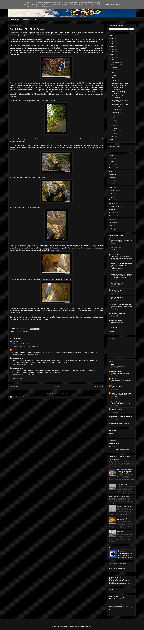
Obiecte (111, 181)
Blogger (89, 626)
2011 (112, 54)
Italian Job (112, 213)
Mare (110, 184)
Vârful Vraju (116, 80)
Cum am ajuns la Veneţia (125, 506)
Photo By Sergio (116, 409)
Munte (20, 331)
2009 (113, 60)
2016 (113, 41)
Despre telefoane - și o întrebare (119, 496)
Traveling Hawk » (116, 247)
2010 (113, 57)
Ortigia (114, 75)
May (114, 123)
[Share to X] (35, 329)
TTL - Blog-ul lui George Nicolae (119, 449)
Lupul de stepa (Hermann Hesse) (120, 403)
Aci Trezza (115, 70)
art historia (114, 379)
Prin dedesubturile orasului (120, 423)
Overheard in (113, 222)
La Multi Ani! (114, 315)
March (115, 128)
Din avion (112, 200)
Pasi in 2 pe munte (117, 290)
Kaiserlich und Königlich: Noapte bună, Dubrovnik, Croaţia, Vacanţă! (125, 471)
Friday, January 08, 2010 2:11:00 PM (22, 364)
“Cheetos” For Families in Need (120, 373)
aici (74, 279)
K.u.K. (111, 193)
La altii (111, 161)
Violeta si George (116, 284)
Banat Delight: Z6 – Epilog (120, 83)
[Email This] (31, 329)
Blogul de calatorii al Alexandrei (121, 274)
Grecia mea (112, 216)
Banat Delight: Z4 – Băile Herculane (120, 105)
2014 (113, 46)
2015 (113, 44)
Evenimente (112, 209)
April (114, 125)
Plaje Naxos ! (115, 299)
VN (113, 78)
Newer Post (14, 387)
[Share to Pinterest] (38, 329)
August (115, 115)
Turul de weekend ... (117, 297)
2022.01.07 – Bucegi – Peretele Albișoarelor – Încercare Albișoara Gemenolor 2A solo (120, 266)
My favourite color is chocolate (121, 416)
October (115, 109)
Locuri (16, 331)
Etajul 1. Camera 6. (117, 283)
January (115, 133)
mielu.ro (111, 437)
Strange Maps (113, 446)
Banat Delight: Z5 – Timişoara (118, 96)
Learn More (110, 4)
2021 (113, 38)
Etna (113, 72)
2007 (113, 139)
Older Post (99, 387)
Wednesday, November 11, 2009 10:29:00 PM (25, 354)
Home (57, 387)
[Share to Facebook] (37, 329)
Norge (111, 197)
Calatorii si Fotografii (118, 313)
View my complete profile (125, 557)
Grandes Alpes (113, 190)
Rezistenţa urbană (114, 443)
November (116, 65)
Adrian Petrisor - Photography (121, 393)
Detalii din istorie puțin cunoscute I (121, 380)
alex (13, 350)
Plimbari (111, 165)
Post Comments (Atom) (60, 393)
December (116, 62)
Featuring (112, 229)
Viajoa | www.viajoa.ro (118, 239)
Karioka (113, 364)
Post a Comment (17, 378)
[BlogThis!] (33, 329)
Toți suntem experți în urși (118, 366)
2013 (113, 49)
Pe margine (112, 174)
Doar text (112, 203)
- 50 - (112, 387)
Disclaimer (26, 19)
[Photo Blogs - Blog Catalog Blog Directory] (121, 582)
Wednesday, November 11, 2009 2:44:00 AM (25, 346)
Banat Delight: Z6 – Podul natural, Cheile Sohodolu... (120, 87)
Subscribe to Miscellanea (117, 568)
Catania (114, 67)
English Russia (116, 371)
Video (110, 225)
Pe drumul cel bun (117, 255)
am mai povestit (37, 85)
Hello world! (114, 249)
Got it (118, 4)
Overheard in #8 (114, 459)
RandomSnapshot (117, 320)
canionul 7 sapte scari (117, 322)
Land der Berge (114, 206)
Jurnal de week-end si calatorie (121, 263)
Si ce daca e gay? (116, 418)
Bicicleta (111, 219)
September (116, 112)
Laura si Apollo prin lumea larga (121, 304)
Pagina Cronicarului (117, 402)
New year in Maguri (116, 411)
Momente (112, 177)
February (116, 131)
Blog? (113, 331)
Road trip (25, 331)
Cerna (13, 341)
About (36, 19)
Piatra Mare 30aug (116, 292)
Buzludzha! (120, 531)
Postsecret (112, 440)
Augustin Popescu (117, 386)
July (114, 117)
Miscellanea (15, 19)
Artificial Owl (112, 433)
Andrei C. (123, 551)
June (114, 120)
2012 (113, 52)
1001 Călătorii (115, 328)
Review (111, 187)
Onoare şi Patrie (122, 484)
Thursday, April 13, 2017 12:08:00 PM (23, 374)
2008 (113, 137)
